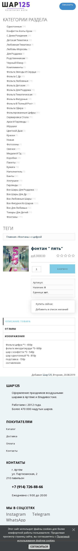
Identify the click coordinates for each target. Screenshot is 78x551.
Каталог (10, 429)
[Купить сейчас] (43, 304)
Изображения (15, 336)
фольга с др (16, 76)
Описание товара (17, 321)
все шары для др (18, 194)
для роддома (15, 53)
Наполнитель (16, 171)
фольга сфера (16, 108)
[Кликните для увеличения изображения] (16, 258)
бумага (13, 167)
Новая (10, 139)
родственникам (17, 58)
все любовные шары (21, 198)
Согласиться (39, 546)
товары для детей (19, 212)
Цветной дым (16, 130)
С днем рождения (19, 35)
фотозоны (14, 144)
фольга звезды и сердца (23, 71)
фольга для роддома (21, 90)
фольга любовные (19, 80)
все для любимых (19, 207)
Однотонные (16, 26)
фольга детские (18, 85)
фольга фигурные (19, 99)
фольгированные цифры (23, 112)
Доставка (11, 436)
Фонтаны (14, 216)
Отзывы (10, 328)
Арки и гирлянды (18, 121)
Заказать (67, 4)
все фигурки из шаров (22, 203)
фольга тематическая (21, 94)
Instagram (16, 514)
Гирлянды (14, 185)
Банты (12, 176)
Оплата (10, 443)
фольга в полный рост (21, 103)
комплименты (16, 67)
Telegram (41, 514)
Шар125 (47, 374)
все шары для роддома (22, 189)
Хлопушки (14, 180)
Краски (12, 135)
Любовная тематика (20, 44)
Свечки (13, 148)
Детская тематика (19, 40)
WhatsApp (16, 520)
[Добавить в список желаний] (50, 309)
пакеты (13, 162)
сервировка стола (19, 117)
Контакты (12, 450)
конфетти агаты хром (21, 31)
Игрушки (12, 126)
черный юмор (16, 62)
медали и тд (16, 153)
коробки (13, 158)
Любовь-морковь (18, 49)
